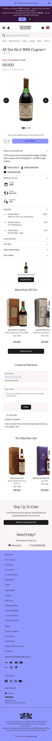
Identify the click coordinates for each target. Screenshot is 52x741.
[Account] (8, 27)
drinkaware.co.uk (31, 736)
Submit (26, 407)
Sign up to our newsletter (26, 522)
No (30, 19)
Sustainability (9, 580)
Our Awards (9, 570)
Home (4, 41)
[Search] (4, 35)
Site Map (8, 596)
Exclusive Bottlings (11, 610)
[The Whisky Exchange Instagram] (15, 681)
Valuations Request (12, 620)
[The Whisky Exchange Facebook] (6, 681)
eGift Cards (9, 601)
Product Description (13, 151)
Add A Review (9, 374)
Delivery (7, 210)
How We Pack (10, 239)
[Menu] (3, 27)
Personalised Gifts (11, 605)
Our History (9, 565)
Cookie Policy (10, 641)
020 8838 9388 (38, 545)
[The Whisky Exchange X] (11, 681)
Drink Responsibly (12, 250)
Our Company (10, 560)
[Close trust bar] (49, 3)
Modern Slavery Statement (14, 646)
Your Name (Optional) (11, 380)
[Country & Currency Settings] (47, 27)
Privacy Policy (10, 636)
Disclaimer (8, 255)
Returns (7, 244)
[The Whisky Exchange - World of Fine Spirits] (25, 27)
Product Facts (10, 178)
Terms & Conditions (12, 631)
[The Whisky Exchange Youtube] (20, 681)
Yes (22, 19)
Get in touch (16, 545)
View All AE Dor (26, 351)
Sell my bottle (26, 280)
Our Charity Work (11, 575)
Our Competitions (11, 615)
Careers (7, 585)
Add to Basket (30, 141)
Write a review (9, 389)
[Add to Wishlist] (45, 49)
